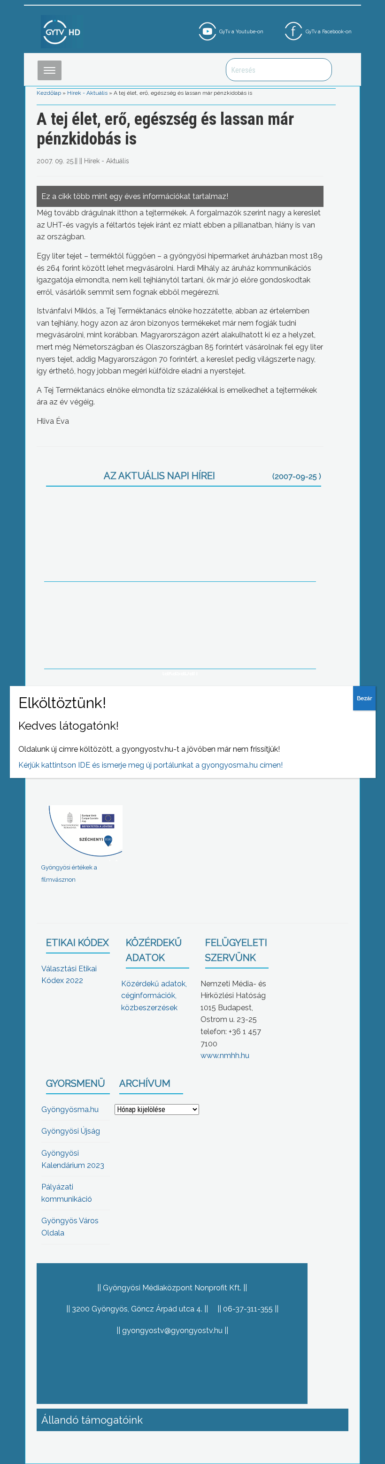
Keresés (320, 69)
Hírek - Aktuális (87, 93)
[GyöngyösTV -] (62, 31)
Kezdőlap (49, 93)
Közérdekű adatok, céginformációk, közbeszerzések (154, 995)
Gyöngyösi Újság (70, 1131)
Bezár (364, 698)
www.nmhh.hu (224, 1055)
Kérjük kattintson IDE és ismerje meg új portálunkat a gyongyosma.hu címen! (150, 765)
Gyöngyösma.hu (70, 1109)
